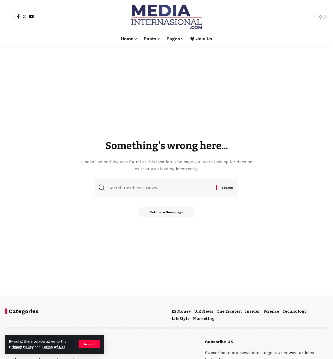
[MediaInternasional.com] (166, 17)
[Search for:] (160, 188)
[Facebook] (18, 16)
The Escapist (229, 311)
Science (271, 311)
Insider (252, 311)
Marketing (204, 318)
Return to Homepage (166, 212)
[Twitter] (24, 16)
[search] (309, 17)
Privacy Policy (21, 347)
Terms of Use (54, 347)
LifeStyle (181, 318)
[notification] (301, 17)
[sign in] (10, 17)
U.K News (203, 311)
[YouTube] (31, 16)
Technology (295, 311)
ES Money (181, 311)
